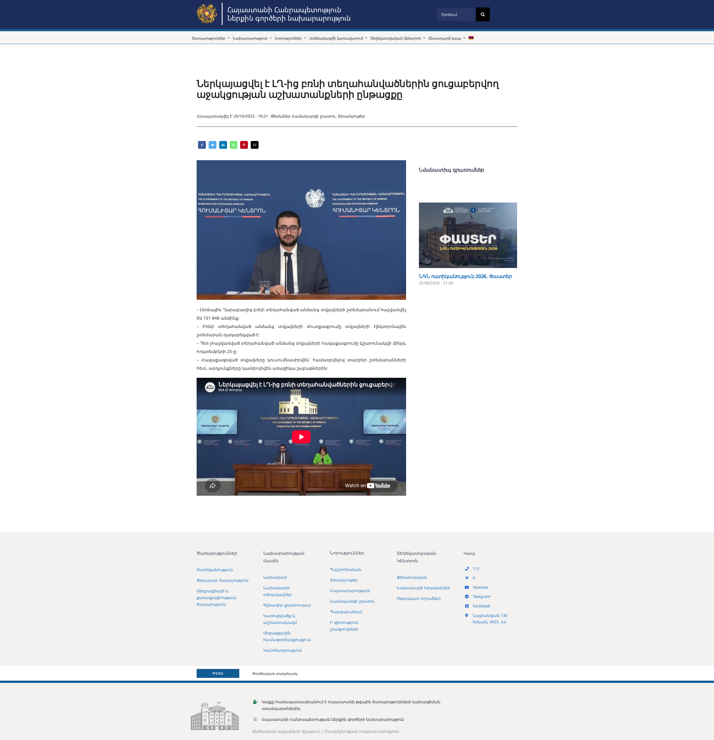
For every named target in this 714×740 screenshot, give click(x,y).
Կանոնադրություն (282, 650)
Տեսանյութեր (351, 116)
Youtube (480, 587)
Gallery (476, 235)
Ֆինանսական (412, 577)
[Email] (254, 145)
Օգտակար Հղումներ (419, 598)
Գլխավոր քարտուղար (287, 605)
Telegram (481, 596)
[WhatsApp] (233, 145)
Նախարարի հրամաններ (423, 587)
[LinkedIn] (223, 145)
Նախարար (275, 577)
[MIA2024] (208, 5)
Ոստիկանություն (215, 569)
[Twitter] (212, 145)
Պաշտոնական (345, 569)
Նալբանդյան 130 (490, 615)
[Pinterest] (244, 145)
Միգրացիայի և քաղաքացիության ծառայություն (216, 597)
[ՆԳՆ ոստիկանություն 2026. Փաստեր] (468, 235)
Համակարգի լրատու (314, 116)
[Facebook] (202, 145)
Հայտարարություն (350, 590)
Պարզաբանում (346, 611)
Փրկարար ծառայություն (223, 580)
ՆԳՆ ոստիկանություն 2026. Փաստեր (460, 235)
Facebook (481, 605)
